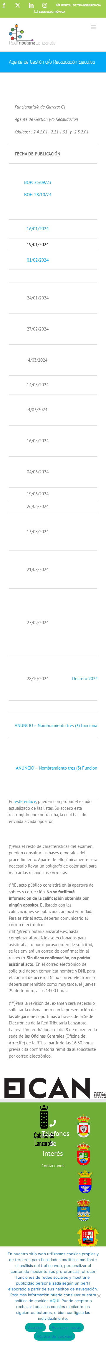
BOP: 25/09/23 (37, 182)
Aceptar (35, 1327)
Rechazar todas (66, 1327)
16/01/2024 (38, 228)
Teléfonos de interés (55, 1143)
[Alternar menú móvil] (94, 27)
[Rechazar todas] (99, 1296)
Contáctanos (53, 1165)
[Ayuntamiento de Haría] (82, 1141)
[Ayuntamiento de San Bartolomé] (82, 1113)
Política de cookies (54, 1336)
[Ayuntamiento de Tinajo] (86, 1224)
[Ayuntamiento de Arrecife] (83, 1168)
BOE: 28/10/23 (37, 194)
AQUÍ (54, 1300)
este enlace (25, 801)
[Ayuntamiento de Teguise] (82, 1196)
